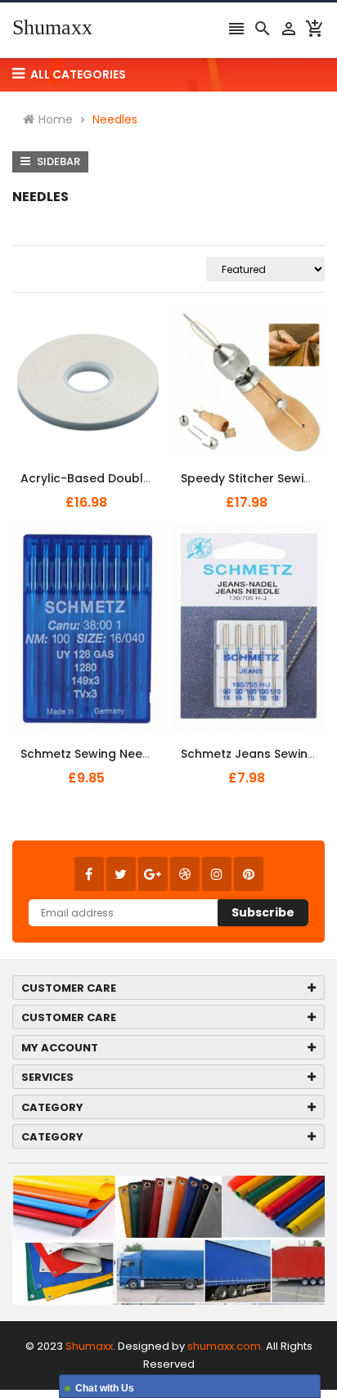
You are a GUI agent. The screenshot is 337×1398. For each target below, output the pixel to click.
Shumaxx (52, 27)
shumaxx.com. (225, 1346)
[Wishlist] (129, 469)
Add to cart (75, 469)
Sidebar (57, 161)
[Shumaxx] (168, 1239)
